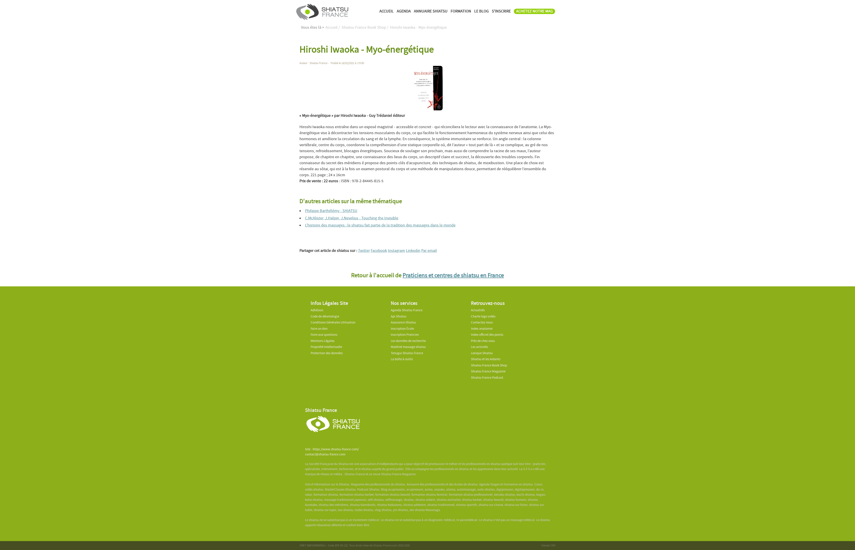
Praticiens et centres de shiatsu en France (453, 275)
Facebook (379, 250)
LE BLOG (481, 11)
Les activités (479, 347)
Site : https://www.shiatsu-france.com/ (332, 449)
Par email (429, 250)
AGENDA (404, 11)
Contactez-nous (482, 322)
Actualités (478, 310)
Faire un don (319, 328)
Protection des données (327, 353)
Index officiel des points (487, 334)
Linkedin (413, 250)
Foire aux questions (324, 334)
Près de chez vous (483, 341)
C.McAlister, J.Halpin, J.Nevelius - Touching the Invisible (351, 218)
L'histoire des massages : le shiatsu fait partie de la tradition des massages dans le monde (380, 225)
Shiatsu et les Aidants (485, 359)
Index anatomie (482, 328)
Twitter (364, 250)
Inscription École (402, 328)
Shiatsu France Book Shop (489, 365)
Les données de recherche (408, 341)
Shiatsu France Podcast (487, 377)
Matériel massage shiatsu (408, 347)
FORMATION (461, 11)
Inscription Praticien (405, 334)
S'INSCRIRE (501, 11)
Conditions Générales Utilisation (333, 322)
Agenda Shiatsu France (406, 310)
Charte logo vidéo (483, 316)
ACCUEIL (386, 11)
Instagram (396, 250)
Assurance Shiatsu (403, 322)
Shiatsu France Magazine (488, 371)
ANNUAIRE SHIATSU (431, 11)
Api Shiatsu (398, 316)
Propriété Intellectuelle (326, 347)
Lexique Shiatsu (482, 353)
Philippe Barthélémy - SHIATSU (331, 210)
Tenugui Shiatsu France (407, 353)
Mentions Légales (322, 341)
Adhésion (317, 310)
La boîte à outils (402, 359)
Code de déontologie (325, 316)
